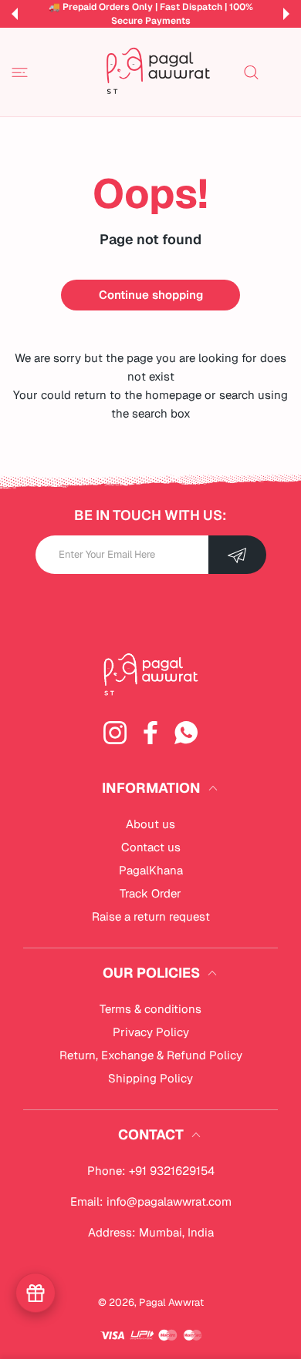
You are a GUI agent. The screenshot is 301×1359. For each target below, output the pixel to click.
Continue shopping (151, 294)
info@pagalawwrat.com (169, 1201)
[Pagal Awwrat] (158, 72)
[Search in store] (251, 72)
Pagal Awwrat (171, 1302)
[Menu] (20, 72)
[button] (15, 14)
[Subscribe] (237, 554)
